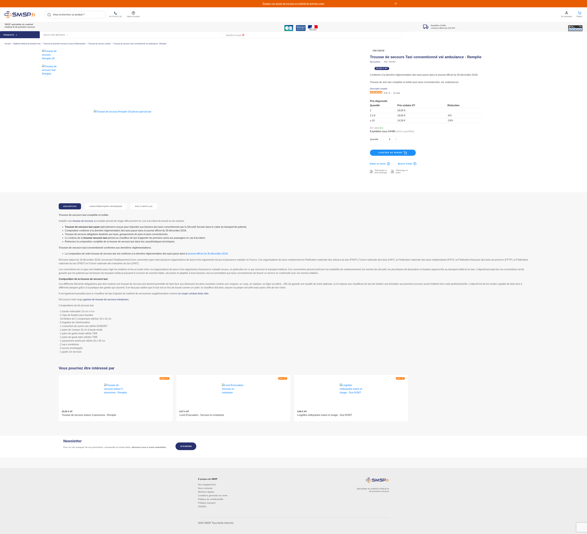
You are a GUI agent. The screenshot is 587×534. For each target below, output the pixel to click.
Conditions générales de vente (212, 495)
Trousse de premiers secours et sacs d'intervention (64, 44)
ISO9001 (202, 506)
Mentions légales (206, 492)
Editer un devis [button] (378, 163)
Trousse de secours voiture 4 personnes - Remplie (89, 415)
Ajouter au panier (390, 153)
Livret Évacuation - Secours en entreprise (201, 415)
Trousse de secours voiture (99, 44)
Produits (9, 35)
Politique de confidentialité (210, 499)
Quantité (374, 139)
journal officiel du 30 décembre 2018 (208, 253)
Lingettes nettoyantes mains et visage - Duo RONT (324, 415)
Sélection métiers (54, 35)
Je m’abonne (186, 446)
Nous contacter (205, 488)
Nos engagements (207, 484)
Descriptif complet (378, 88)
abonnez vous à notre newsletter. (149, 447)
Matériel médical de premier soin (27, 44)
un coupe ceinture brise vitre (193, 293)
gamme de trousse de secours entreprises (106, 299)
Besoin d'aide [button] (405, 163)
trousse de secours (83, 221)
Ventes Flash (234, 35)
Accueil (8, 44)
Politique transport (207, 503)
